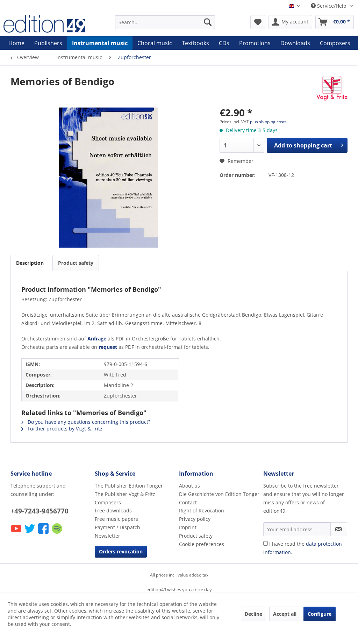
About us (189, 485)
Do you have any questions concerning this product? (88, 422)
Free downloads (113, 510)
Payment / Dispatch (117, 527)
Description (30, 263)
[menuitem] (165, 22)
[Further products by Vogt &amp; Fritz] (332, 88)
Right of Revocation (201, 510)
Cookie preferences (201, 544)
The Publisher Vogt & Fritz (125, 494)
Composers (108, 502)
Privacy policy (194, 519)
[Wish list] (257, 22)
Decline (253, 613)
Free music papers (116, 519)
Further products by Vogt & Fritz (64, 428)
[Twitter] (30, 533)
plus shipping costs (268, 122)
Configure (319, 613)
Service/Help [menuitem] (332, 5)
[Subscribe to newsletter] (338, 529)
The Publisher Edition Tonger (129, 485)
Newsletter (107, 535)
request (108, 347)
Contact (188, 502)
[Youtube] (16, 533)
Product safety (75, 263)
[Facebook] (44, 533)
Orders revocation (121, 551)
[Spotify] (57, 533)
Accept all (284, 613)
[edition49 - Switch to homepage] (46, 24)
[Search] (207, 22)
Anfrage (96, 338)
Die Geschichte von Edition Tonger (219, 494)
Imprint (187, 527)
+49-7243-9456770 (39, 511)
